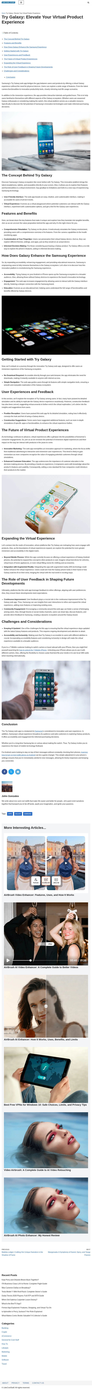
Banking (5, 1328)
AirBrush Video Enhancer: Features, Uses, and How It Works (39, 895)
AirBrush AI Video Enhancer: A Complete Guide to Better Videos (41, 967)
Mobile (4, 1356)
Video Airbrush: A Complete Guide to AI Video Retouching (37, 1170)
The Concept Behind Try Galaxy (16, 39)
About (5, 1383)
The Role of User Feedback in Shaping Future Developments (28, 67)
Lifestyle (5, 1348)
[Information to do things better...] (8, 2)
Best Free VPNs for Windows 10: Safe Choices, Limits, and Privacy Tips (45, 1104)
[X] (11, 772)
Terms (26, 1383)
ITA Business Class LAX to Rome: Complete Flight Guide (24, 1284)
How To (5, 1344)
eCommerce (6, 1336)
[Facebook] (4, 772)
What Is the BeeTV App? (11, 1304)
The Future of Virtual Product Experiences (20, 59)
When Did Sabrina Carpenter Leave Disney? (19, 1300)
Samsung (39, 731)
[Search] (88, 2)
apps (10, 814)
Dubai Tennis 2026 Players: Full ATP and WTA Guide (23, 1296)
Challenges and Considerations (16, 71)
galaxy (18, 814)
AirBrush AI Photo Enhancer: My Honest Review (32, 1235)
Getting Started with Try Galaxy (16, 51)
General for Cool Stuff (10, 1340)
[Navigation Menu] (21, 2)
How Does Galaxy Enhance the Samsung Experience (25, 47)
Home (3, 13)
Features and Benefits (12, 43)
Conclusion (10, 77)
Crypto (4, 1332)
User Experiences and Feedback (17, 55)
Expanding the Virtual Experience (17, 63)
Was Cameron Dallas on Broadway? (16, 1288)
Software (5, 1360)
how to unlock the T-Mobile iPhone (33, 650)
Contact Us (38, 1383)
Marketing (6, 1352)
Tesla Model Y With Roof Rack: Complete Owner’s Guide (24, 1292)
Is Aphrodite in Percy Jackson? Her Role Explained (22, 1312)
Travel (4, 1364)
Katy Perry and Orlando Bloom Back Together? (20, 1280)
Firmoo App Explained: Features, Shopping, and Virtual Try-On (26, 1308)
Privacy (16, 1383)
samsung (27, 814)
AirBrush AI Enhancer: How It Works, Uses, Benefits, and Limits (41, 1039)
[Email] (18, 772)
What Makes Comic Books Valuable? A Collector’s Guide (24, 1316)
